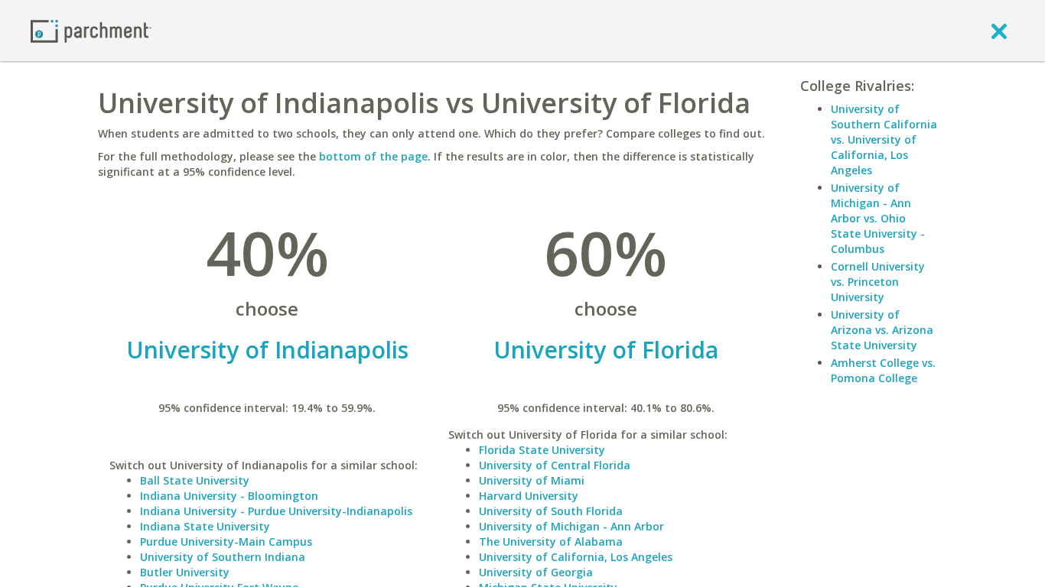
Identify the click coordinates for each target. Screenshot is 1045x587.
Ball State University (194, 480)
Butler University (185, 572)
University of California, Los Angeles (575, 557)
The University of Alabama (551, 541)
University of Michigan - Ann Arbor (571, 526)
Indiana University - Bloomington (229, 495)
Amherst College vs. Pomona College (883, 370)
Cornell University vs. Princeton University (878, 281)
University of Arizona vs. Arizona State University (882, 329)
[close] (999, 30)
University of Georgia (536, 572)
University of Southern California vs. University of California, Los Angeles (884, 139)
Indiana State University (205, 526)
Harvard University (528, 495)
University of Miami (531, 480)
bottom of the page (373, 156)
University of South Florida (551, 511)
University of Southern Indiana (222, 557)
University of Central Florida (554, 465)
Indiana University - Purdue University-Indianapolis (276, 511)
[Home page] (91, 30)
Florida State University (542, 450)
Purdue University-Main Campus (226, 541)
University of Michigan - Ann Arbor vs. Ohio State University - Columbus (878, 218)
